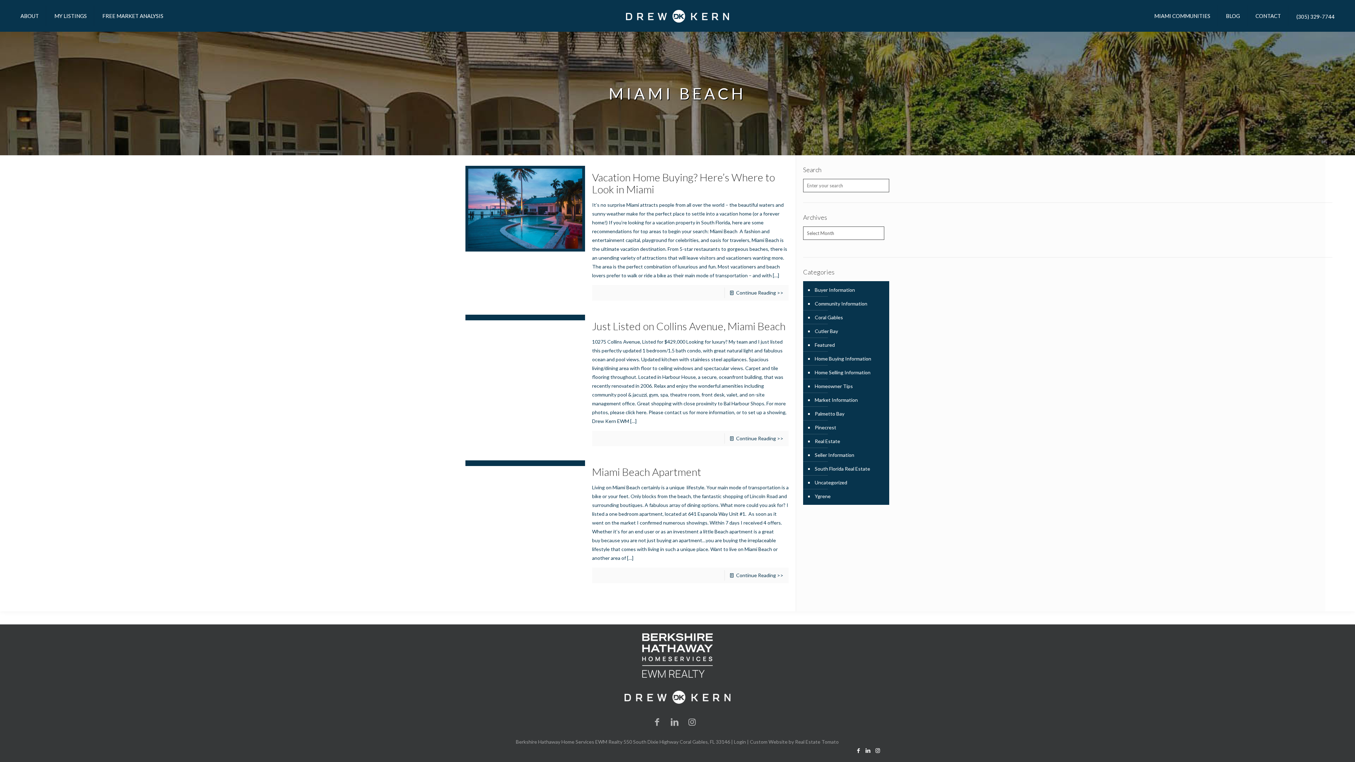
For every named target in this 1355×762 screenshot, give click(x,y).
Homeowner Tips (834, 386)
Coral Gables (829, 317)
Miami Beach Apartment (646, 471)
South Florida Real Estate (842, 469)
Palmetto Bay (829, 414)
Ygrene (823, 496)
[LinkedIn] (675, 721)
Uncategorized (831, 482)
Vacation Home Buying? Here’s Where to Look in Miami (683, 183)
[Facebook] (657, 721)
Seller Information (834, 455)
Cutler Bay (826, 331)
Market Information (836, 400)
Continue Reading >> (759, 293)
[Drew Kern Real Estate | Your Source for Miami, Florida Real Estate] (677, 16)
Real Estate (827, 441)
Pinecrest (825, 427)
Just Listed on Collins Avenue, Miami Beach (688, 326)
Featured (825, 345)
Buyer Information (835, 290)
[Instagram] (692, 721)
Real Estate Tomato (817, 742)
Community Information (841, 304)
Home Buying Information (843, 359)
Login (740, 742)
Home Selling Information (843, 372)
